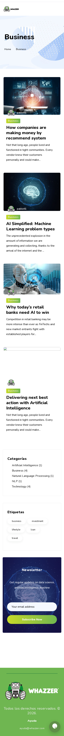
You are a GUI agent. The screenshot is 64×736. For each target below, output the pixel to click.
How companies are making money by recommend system (26, 133)
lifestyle (16, 529)
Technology (19, 486)
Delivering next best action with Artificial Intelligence (27, 403)
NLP (15, 481)
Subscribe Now (32, 619)
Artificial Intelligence (25, 465)
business (16, 521)
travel (15, 538)
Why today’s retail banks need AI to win (27, 309)
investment (37, 521)
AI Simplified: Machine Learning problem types (30, 226)
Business (13, 121)
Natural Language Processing (31, 476)
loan (33, 529)
